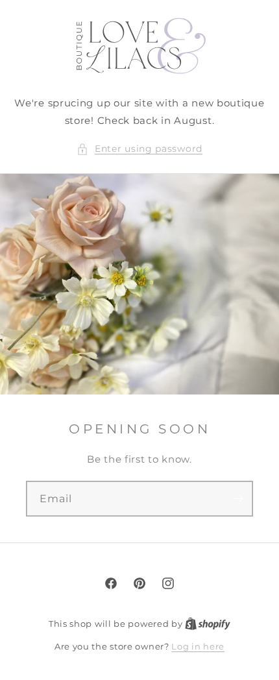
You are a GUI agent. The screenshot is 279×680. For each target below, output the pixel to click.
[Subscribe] (238, 498)
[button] (139, 149)
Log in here (197, 646)
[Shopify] (207, 623)
